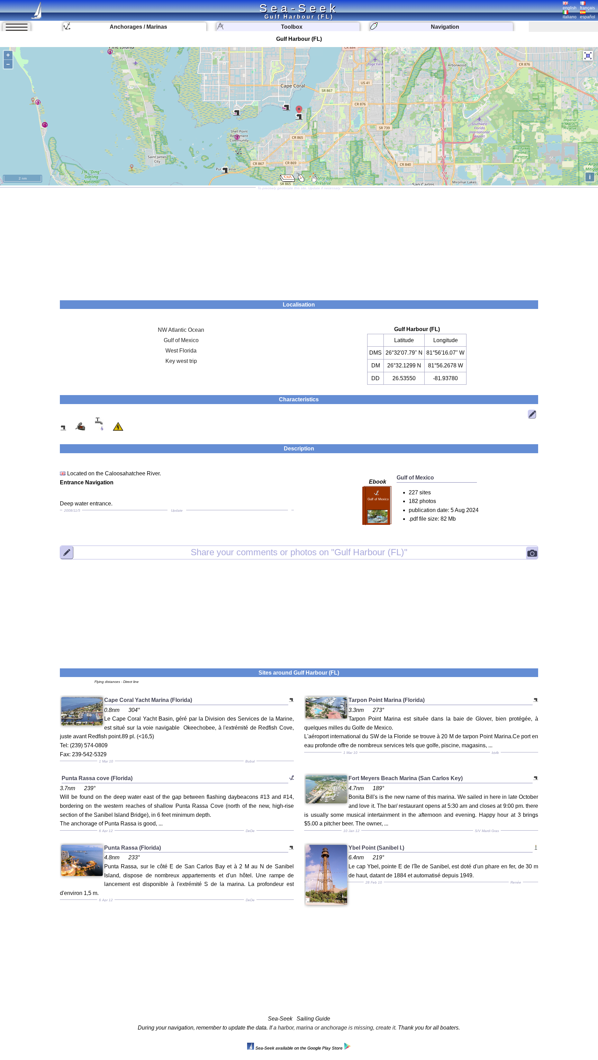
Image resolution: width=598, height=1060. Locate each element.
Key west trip (181, 361)
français (587, 8)
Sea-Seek (299, 8)
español (587, 17)
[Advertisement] (299, 241)
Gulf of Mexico (181, 340)
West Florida (181, 351)
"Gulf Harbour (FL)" (299, 552)
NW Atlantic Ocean (181, 330)
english (570, 8)
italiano (570, 17)
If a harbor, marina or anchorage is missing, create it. (333, 1028)
